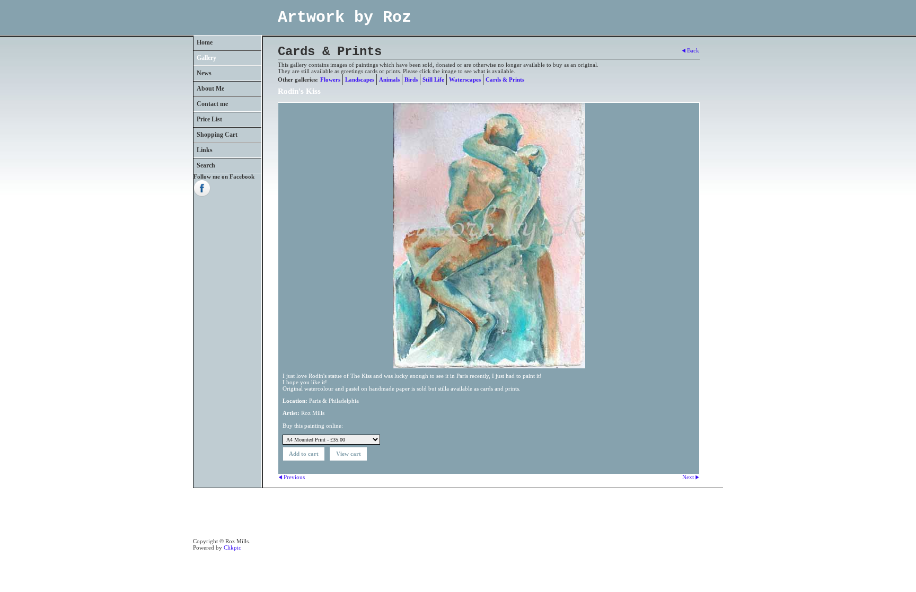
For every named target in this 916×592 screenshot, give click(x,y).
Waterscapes (465, 79)
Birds (411, 79)
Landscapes (359, 79)
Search (206, 165)
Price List (209, 119)
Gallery (206, 57)
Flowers (330, 79)
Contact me (212, 104)
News (204, 73)
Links (205, 150)
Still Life (433, 79)
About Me (210, 88)
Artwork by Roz (344, 17)
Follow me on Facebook (223, 176)
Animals (389, 79)
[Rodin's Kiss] (488, 235)
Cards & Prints (505, 79)
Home (205, 42)
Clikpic (232, 547)
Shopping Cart (217, 134)
